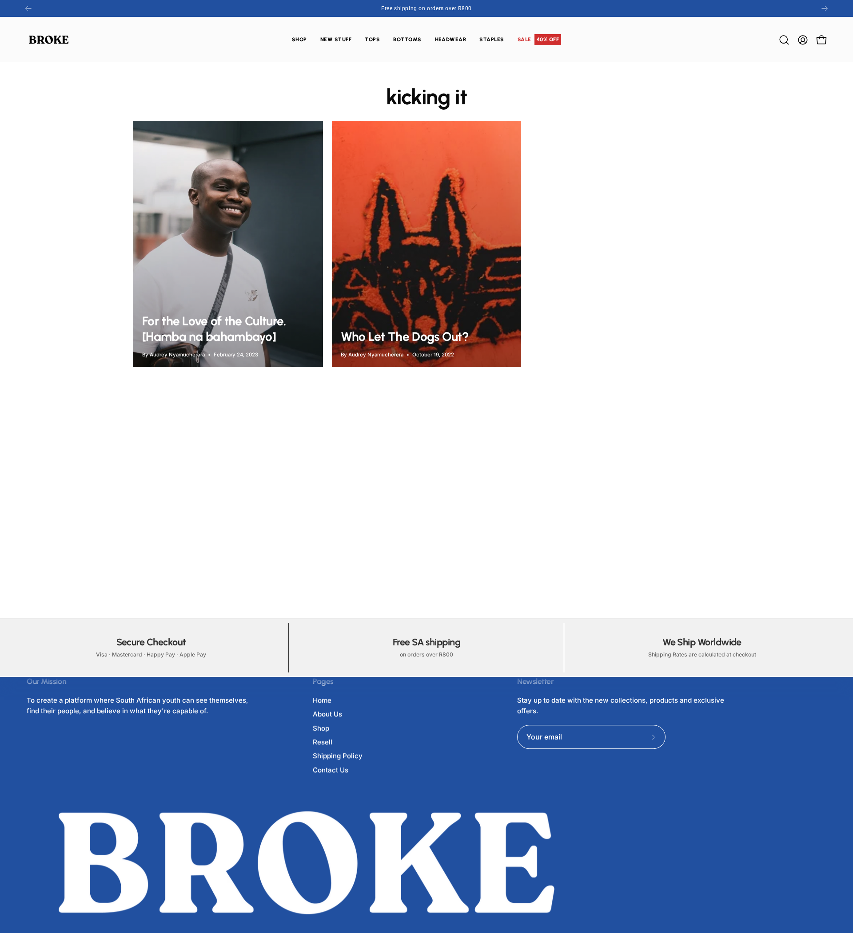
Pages (323, 681)
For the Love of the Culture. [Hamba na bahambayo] (214, 328)
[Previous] (28, 8)
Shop (321, 728)
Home (322, 700)
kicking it (426, 97)
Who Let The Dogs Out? (405, 336)
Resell (322, 742)
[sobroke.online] (49, 39)
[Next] (825, 8)
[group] (426, 8)
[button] (372, 39)
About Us (327, 714)
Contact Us (330, 770)
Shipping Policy (338, 756)
